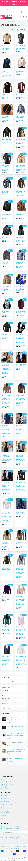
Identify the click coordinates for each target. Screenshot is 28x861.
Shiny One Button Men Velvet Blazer (5, 598)
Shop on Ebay (4, 800)
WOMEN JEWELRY (6, 708)
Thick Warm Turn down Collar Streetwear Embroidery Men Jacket (20, 168)
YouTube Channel (5, 812)
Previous (15, 673)
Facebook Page (4, 811)
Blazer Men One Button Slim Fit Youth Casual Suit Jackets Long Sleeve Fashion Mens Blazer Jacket (21, 399)
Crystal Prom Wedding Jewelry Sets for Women (15, 727)
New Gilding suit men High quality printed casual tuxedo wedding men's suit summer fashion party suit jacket (21, 486)
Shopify (17, 846)
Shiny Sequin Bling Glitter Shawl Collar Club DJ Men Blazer (6, 545)
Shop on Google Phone (6, 797)
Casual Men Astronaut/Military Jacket (7, 239)
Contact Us (3, 779)
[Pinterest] (10, 837)
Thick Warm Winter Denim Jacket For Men (6, 191)
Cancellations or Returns (7, 784)
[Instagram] (13, 837)
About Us (7, 7)
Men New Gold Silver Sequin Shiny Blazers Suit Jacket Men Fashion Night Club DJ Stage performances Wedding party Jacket (20, 572)
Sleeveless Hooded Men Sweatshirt (5, 96)
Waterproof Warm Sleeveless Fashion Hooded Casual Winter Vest (20, 240)
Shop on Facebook (5, 798)
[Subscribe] (25, 832)
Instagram (3, 815)
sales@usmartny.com (16, 11)
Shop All (3, 802)
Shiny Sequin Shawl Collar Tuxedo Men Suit (6, 568)
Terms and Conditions (6, 788)
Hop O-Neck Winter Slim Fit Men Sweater (6, 263)
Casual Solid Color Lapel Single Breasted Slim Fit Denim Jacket (20, 265)
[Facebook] (6, 837)
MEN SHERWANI (6, 700)
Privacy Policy (4, 787)
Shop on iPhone (4, 795)
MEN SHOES (5, 695)
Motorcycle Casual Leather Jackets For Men (20, 96)
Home (2, 7)
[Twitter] (2, 837)
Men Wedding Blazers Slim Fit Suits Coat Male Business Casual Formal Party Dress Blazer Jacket (6, 660)
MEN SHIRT (5, 706)
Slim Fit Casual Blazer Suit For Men (20, 71)
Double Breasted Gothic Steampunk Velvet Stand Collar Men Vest (6, 73)
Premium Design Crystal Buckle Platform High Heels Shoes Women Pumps (15, 735)
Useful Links (6, 687)
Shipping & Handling (5, 785)
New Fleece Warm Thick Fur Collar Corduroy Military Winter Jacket (6, 289)
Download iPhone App (14, 7)
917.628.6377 (7, 11)
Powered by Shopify (17, 848)
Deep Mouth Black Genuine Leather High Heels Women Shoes (15, 743)
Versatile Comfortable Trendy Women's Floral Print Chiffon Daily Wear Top (15, 760)
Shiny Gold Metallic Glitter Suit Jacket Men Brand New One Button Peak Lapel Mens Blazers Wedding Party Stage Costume (20, 602)
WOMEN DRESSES (6, 703)
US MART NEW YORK (10, 846)
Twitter (3, 814)
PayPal (2, 818)
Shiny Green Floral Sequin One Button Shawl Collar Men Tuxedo (6, 629)
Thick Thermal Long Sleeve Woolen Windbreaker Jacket (6, 168)
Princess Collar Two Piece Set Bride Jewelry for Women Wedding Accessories (15, 719)
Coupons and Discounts (6, 804)
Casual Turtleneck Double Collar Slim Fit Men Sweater (6, 48)
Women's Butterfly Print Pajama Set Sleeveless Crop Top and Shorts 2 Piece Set (16, 751)
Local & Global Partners (6, 817)
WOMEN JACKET (6, 693)
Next (13, 681)
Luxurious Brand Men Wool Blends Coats (20, 313)
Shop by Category (5, 801)
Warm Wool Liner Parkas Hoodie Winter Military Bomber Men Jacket (6, 216)
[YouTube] (17, 837)
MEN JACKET (5, 690)
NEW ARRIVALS (6, 713)
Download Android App (6, 9)
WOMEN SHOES (6, 698)
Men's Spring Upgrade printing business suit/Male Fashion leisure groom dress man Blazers (21, 429)
